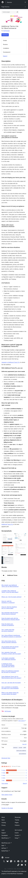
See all (25, 783)
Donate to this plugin (7, 808)
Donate (17, 835)
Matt (3, 845)
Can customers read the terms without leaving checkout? (9, 613)
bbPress (4, 848)
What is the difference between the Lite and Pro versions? (10, 671)
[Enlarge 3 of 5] (11, 558)
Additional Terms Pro (7, 524)
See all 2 (24, 744)
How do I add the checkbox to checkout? (8, 601)
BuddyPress (5, 851)
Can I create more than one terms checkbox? (7, 630)
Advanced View (5, 758)
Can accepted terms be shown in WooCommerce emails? (10, 647)
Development (6, 52)
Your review (4, 783)
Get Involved (18, 830)
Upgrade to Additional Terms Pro (10, 362)
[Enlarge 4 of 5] (24, 535)
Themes (17, 820)
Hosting (3, 822)
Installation (6, 48)
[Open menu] (25, 2)
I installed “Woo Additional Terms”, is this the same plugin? (9, 591)
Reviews (5, 44)
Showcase (18, 817)
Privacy (3, 825)
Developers (4, 835)
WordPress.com (6, 843)
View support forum (6, 794)
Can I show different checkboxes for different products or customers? (11, 636)
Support (5, 56)
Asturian (7, 857)
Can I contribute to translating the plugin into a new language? (10, 687)
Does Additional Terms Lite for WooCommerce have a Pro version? (11, 677)
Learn (3, 830)
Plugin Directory (5, 6)
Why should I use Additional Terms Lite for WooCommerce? (10, 585)
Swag (17, 838)
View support (21, 720)
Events (17, 833)
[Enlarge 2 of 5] (11, 547)
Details (5, 40)
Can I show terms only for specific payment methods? (9, 641)
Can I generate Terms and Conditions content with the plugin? (11, 653)
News (3, 820)
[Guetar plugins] (17, 12)
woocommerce (22, 753)
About (3, 817)
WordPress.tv (5, 838)
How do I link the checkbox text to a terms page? (9, 607)
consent (20, 747)
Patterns (17, 825)
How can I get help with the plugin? (11, 682)
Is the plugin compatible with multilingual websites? (8, 658)
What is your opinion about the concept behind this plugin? (9, 693)
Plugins (17, 822)
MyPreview (6, 30)
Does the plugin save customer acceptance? (7, 624)
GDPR (24, 747)
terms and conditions (21, 750)
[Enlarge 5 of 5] (24, 545)
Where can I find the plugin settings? (11, 597)
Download (5, 34)
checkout (15, 747)
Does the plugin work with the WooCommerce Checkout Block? (10, 619)
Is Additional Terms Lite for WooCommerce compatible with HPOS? (8, 665)
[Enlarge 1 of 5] (11, 535)
